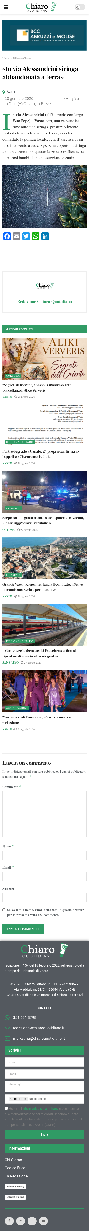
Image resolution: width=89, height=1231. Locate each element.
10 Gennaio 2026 (19, 99)
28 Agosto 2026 (26, 396)
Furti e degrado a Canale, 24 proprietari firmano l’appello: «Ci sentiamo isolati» (40, 454)
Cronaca (13, 508)
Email (8, 867)
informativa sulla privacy (40, 1109)
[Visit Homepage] (41, 7)
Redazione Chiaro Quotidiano (44, 301)
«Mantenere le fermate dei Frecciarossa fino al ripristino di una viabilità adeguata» (39, 653)
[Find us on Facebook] (9, 1221)
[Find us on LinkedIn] (32, 1221)
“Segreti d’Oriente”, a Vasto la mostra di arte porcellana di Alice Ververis (36, 387)
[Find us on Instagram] (20, 1221)
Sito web (8, 888)
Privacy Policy (15, 1186)
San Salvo (10, 662)
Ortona (8, 530)
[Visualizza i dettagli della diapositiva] (44, 35)
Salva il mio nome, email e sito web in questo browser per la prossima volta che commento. (45, 912)
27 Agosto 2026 (29, 529)
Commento (12, 786)
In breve (44, 104)
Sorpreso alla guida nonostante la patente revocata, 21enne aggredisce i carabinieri (43, 520)
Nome (8, 846)
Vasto (11, 92)
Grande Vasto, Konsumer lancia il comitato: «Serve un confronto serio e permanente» (42, 587)
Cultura (13, 375)
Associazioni (17, 707)
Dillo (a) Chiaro (22, 58)
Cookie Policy (15, 1197)
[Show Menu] (6, 7)
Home (5, 58)
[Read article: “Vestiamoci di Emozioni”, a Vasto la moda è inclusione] (44, 691)
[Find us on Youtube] (43, 1221)
